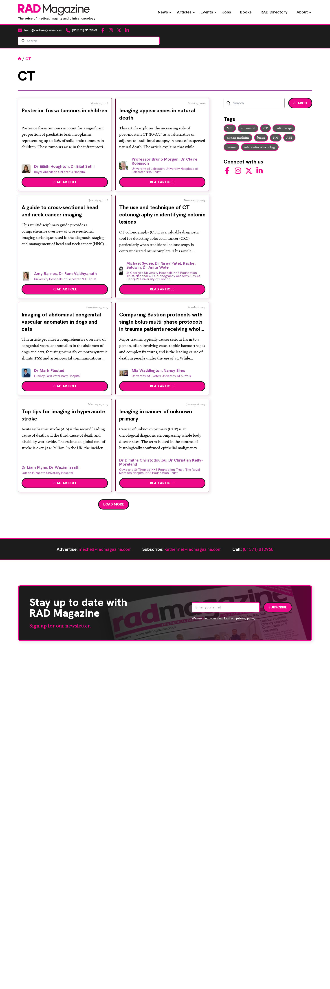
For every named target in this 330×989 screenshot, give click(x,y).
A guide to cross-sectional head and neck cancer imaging (60, 211)
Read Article (65, 182)
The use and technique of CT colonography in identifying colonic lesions (162, 214)
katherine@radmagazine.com (193, 549)
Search (300, 103)
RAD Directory (274, 12)
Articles (184, 12)
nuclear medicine (238, 137)
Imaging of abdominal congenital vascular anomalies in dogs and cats (61, 321)
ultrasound (248, 128)
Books (246, 12)
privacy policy (245, 618)
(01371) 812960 (258, 549)
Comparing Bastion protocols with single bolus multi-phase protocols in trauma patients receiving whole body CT (161, 325)
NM (275, 137)
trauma (231, 147)
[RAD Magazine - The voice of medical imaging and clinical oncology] (54, 10)
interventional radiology (259, 147)
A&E (289, 137)
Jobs (226, 12)
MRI (230, 128)
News (163, 12)
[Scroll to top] (319, 978)
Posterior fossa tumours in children (64, 110)
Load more (113, 504)
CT (265, 128)
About (302, 12)
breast (261, 137)
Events (206, 12)
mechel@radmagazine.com (105, 549)
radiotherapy (284, 128)
